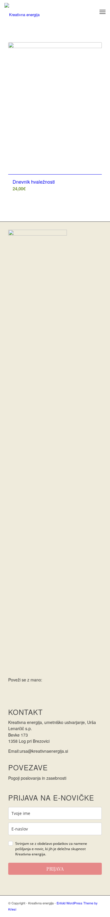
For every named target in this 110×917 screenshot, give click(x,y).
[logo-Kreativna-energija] (44, 11)
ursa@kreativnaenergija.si (44, 751)
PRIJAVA (55, 869)
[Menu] (102, 12)
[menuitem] (102, 12)
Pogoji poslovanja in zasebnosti (37, 778)
